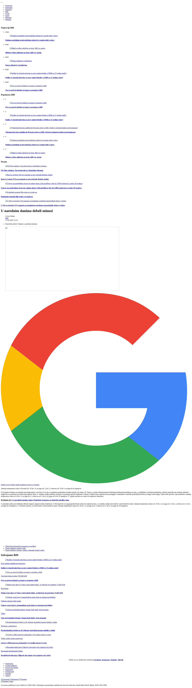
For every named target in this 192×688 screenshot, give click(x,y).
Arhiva (7, 676)
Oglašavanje (9, 672)
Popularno (9, 8)
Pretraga (8, 20)
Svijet (7, 14)
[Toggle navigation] (2, 2)
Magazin (8, 18)
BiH (6, 12)
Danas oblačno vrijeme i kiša (15, 548)
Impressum (9, 670)
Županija (8, 10)
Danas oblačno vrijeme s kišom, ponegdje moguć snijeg (24, 550)
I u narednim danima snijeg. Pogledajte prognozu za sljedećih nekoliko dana (40, 500)
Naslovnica (9, 664)
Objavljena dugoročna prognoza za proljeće (20, 546)
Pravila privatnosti (11, 668)
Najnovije (8, 6)
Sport (7, 16)
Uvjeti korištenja (11, 666)
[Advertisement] (67, 524)
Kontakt (8, 674)
